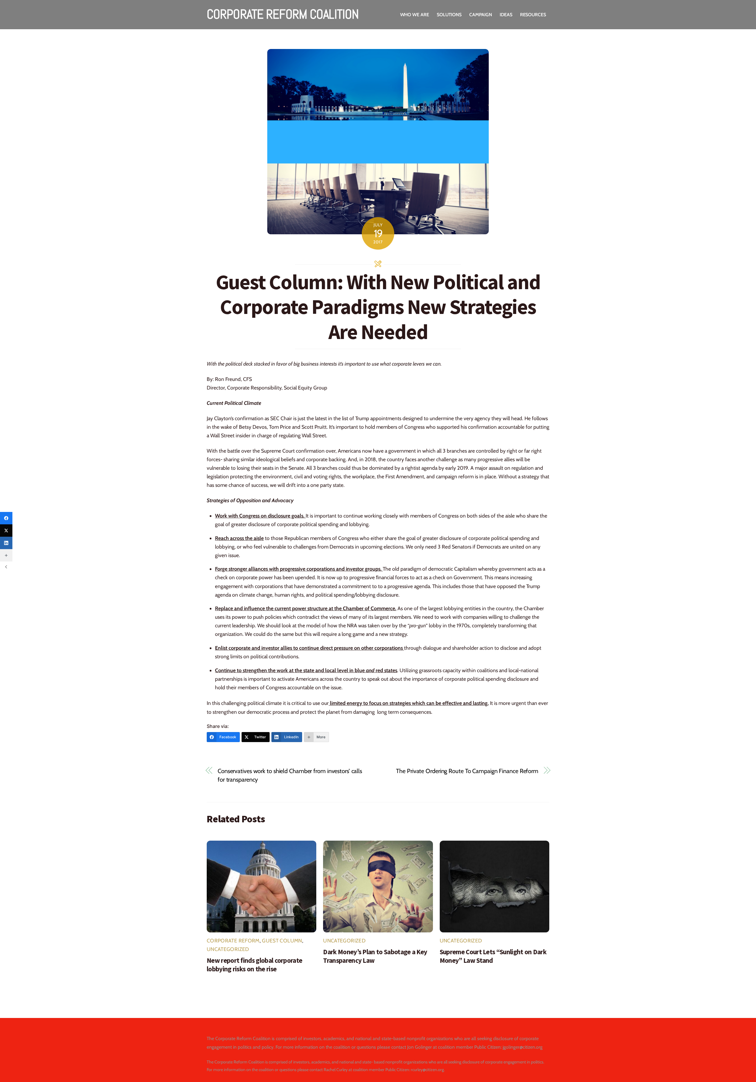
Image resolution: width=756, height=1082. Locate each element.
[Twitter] (6, 530)
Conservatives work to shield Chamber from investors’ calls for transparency (290, 775)
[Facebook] (6, 518)
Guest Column (282, 940)
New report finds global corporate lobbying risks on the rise (254, 964)
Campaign (480, 14)
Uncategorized (228, 949)
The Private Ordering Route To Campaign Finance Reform (467, 771)
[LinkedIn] (6, 543)
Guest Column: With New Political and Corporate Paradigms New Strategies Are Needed (378, 307)
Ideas (506, 14)
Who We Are (414, 14)
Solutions (449, 14)
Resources (533, 14)
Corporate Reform (233, 940)
